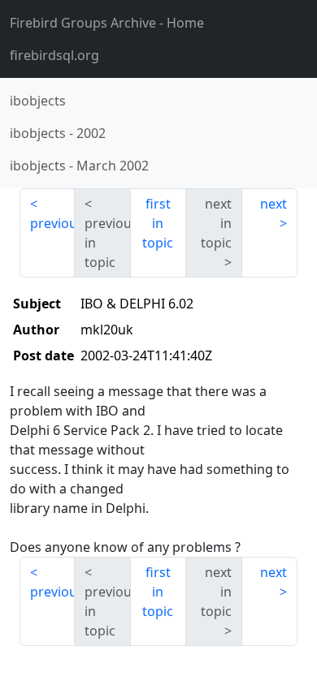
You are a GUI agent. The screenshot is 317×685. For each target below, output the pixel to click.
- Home (107, 23)
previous (52, 223)
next (273, 204)
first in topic (157, 223)
